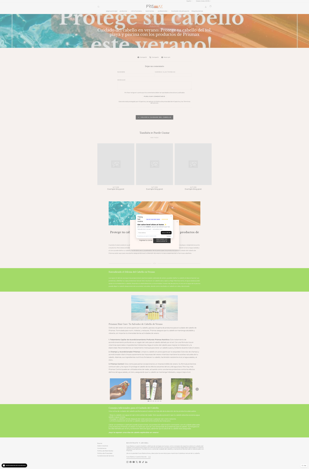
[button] (14, 465)
